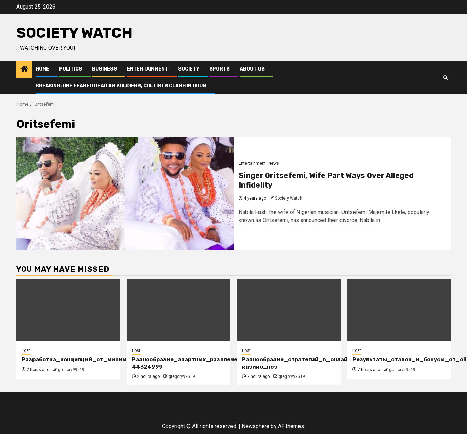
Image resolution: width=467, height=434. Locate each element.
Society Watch (74, 32)
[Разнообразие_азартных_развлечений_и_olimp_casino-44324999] (178, 310)
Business (104, 69)
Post (26, 350)
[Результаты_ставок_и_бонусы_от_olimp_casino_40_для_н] (399, 310)
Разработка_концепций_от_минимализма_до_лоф (98, 359)
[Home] (24, 69)
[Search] (445, 77)
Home (42, 69)
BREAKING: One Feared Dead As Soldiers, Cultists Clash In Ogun (121, 86)
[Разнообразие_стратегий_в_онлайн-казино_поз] (289, 310)
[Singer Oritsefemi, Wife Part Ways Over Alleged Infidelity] (125, 193)
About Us (252, 69)
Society (188, 69)
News (273, 163)
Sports (219, 69)
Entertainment (147, 69)
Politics (70, 69)
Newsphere (255, 426)
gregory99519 (71, 369)
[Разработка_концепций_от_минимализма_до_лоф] (68, 310)
